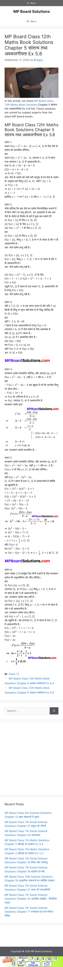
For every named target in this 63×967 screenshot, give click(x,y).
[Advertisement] (31, 758)
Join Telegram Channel (33, 964)
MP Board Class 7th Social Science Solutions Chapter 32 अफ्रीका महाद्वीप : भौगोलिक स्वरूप (31, 898)
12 (13, 964)
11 (55, 959)
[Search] (54, 711)
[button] (31, 961)
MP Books (21, 964)
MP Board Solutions (31, 11)
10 (49, 959)
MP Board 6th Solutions (23, 959)
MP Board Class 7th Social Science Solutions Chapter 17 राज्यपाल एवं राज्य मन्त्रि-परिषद (29, 911)
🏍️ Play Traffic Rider (47, 964)
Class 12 (14, 673)
